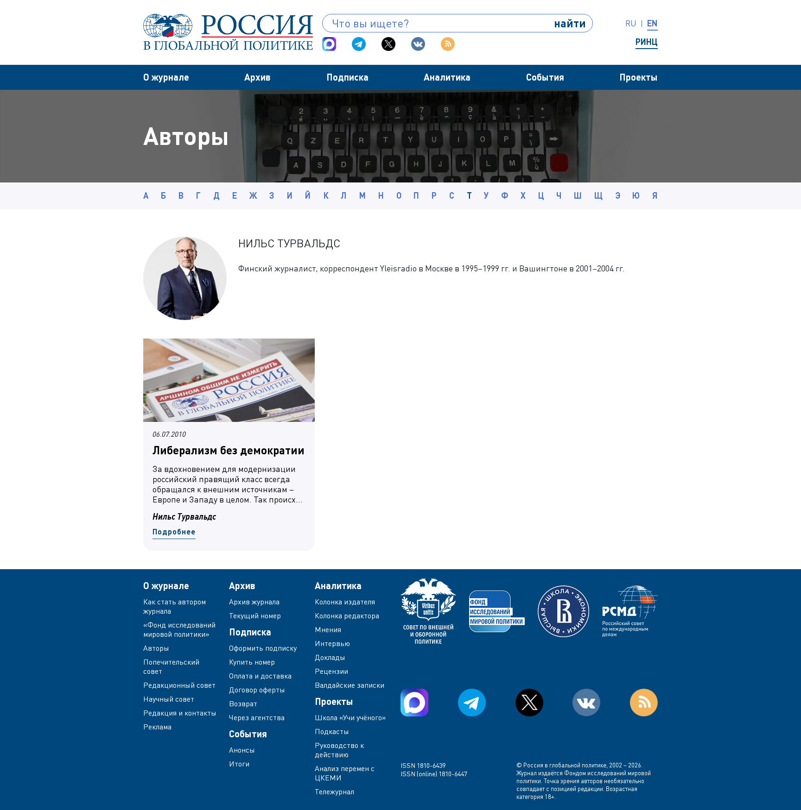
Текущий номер (255, 615)
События (545, 76)
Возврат (243, 703)
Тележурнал (334, 791)
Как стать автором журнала (174, 606)
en (652, 23)
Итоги (239, 763)
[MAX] (329, 44)
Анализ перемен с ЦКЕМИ (345, 773)
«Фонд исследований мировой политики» (179, 629)
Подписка (347, 76)
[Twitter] (388, 44)
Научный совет (168, 698)
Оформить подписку (263, 648)
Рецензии (331, 671)
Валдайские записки (349, 685)
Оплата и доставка (260, 675)
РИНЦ (647, 42)
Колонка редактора (347, 615)
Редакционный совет (179, 685)
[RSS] (448, 44)
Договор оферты (257, 689)
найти (570, 23)
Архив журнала (254, 601)
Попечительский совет (171, 666)
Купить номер (252, 661)
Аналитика (447, 76)
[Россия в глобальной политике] (228, 32)
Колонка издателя (345, 601)
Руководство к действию (339, 750)
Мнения (328, 629)
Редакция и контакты (179, 712)
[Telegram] (359, 44)
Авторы (156, 648)
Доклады (330, 657)
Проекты (638, 76)
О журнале (166, 76)
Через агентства (257, 717)
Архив (257, 76)
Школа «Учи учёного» (350, 717)
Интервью (332, 643)
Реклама (157, 726)
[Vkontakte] (418, 44)
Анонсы (242, 749)
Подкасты (332, 731)
